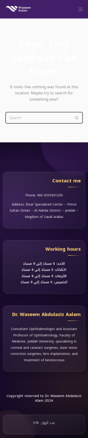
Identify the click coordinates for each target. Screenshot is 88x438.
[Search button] (77, 118)
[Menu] (81, 9)
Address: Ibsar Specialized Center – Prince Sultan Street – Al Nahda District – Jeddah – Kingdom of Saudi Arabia (44, 210)
